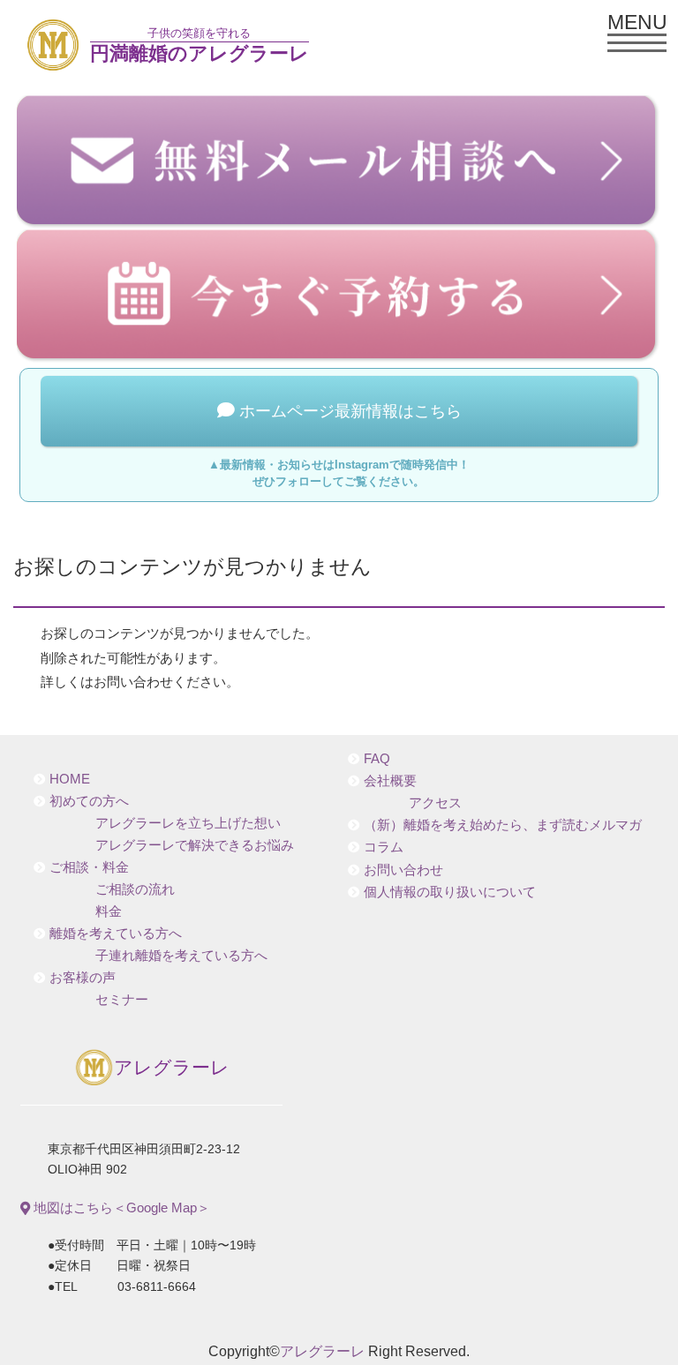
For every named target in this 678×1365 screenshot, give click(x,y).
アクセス (435, 803)
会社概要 (390, 781)
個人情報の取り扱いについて (450, 892)
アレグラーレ (172, 1066)
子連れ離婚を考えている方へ (181, 956)
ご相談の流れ (135, 889)
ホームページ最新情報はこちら (348, 411)
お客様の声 (82, 978)
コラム (383, 847)
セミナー (121, 1000)
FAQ (377, 759)
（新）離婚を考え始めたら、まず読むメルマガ (503, 825)
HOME (69, 779)
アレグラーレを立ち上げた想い (188, 823)
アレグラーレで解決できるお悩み (194, 845)
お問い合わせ (403, 870)
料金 (108, 911)
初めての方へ (89, 801)
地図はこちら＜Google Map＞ (120, 1207)
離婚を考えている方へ (115, 933)
